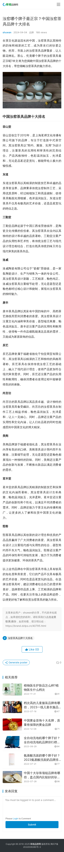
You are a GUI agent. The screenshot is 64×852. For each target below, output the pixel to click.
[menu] (58, 4)
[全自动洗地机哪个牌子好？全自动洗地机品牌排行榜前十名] (12, 742)
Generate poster (17, 662)
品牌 (31, 32)
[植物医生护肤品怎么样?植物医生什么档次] (12, 690)
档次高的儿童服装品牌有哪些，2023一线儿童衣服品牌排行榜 (42, 705)
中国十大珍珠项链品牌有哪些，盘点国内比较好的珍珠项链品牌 (42, 775)
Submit (32, 824)
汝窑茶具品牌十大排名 (20, 637)
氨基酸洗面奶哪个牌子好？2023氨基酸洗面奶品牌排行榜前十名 (42, 758)
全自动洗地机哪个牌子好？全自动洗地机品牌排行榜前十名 (42, 740)
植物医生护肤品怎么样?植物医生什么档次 (41, 687)
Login (15, 818)
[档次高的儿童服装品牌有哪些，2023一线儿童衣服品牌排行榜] (12, 707)
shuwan (7, 32)
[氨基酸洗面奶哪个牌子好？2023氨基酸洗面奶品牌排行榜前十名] (12, 760)
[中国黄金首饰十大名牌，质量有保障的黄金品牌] (12, 725)
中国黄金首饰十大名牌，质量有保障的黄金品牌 (42, 722)
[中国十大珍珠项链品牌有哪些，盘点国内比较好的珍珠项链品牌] (12, 777)
